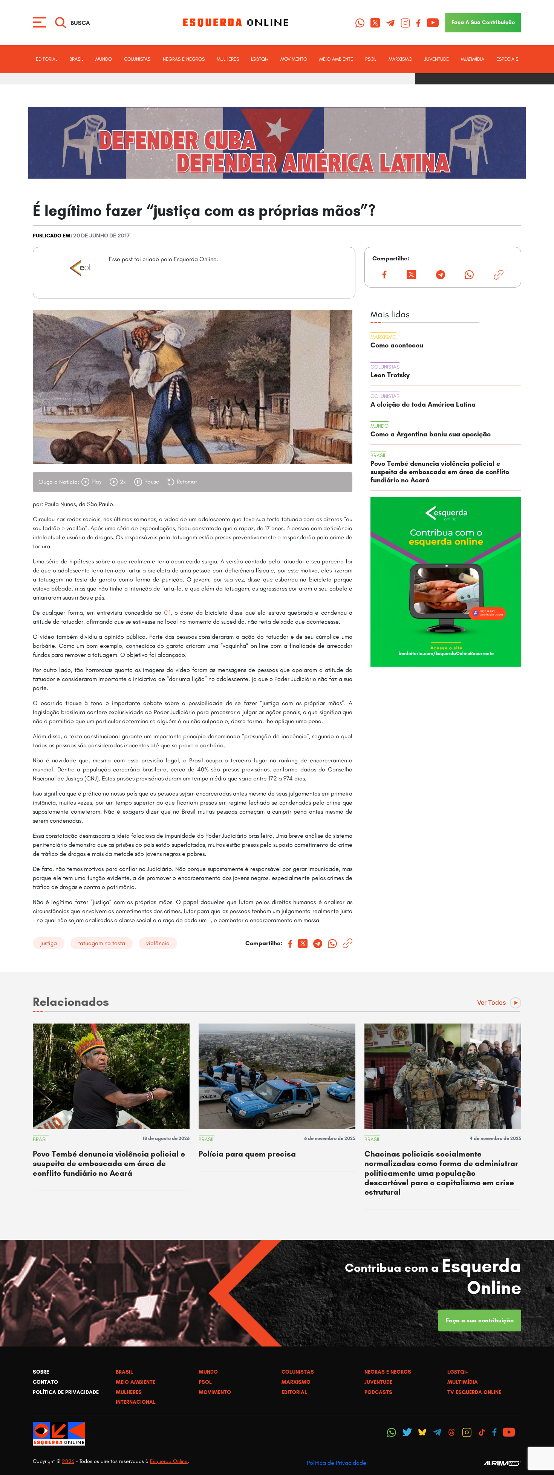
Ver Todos (491, 1002)
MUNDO (103, 59)
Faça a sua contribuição (480, 1320)
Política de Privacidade (336, 1462)
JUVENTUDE (436, 59)
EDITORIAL (46, 59)
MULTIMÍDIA (472, 59)
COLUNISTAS (137, 59)
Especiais (507, 59)
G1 (167, 612)
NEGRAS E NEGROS (184, 59)
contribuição (483, 22)
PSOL (370, 59)
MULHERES (228, 59)
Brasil (76, 59)
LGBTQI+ (259, 59)
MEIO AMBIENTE (336, 59)
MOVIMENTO (293, 59)
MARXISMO (400, 59)
